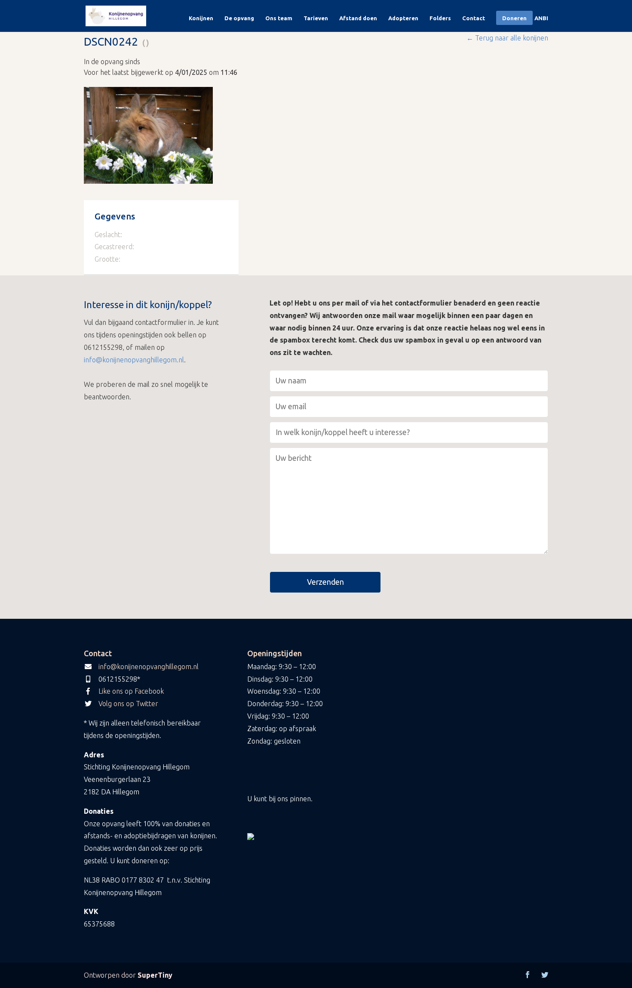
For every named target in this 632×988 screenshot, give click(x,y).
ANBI (541, 18)
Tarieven (316, 18)
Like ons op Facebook (131, 691)
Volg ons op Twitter (128, 703)
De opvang (239, 18)
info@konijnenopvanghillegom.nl (134, 360)
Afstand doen (358, 18)
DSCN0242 (111, 41)
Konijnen (201, 18)
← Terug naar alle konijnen (507, 38)
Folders (440, 18)
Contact (473, 18)
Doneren (514, 18)
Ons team (278, 18)
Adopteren (403, 18)
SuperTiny (155, 975)
